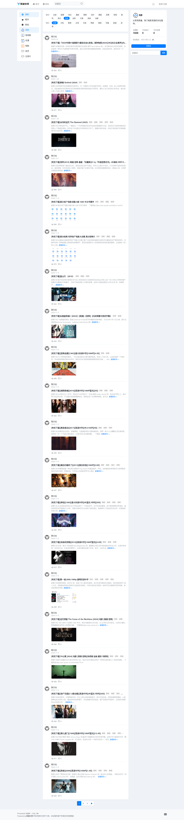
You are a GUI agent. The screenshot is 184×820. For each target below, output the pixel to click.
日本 (84, 23)
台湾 (77, 23)
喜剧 (77, 15)
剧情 (62, 15)
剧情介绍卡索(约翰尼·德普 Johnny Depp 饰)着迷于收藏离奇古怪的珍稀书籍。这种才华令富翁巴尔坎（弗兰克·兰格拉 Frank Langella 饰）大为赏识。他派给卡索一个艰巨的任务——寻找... (88, 738)
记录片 (28, 56)
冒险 (118, 693)
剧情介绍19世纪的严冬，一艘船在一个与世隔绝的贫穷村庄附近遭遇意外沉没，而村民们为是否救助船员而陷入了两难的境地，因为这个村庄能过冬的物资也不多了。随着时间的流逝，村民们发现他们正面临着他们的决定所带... (88, 128)
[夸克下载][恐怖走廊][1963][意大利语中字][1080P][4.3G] (75, 353)
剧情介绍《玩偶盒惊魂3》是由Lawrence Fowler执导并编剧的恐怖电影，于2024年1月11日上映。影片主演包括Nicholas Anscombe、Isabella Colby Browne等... (88, 320)
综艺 (27, 51)
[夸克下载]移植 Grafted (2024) (64, 82)
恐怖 (66, 18)
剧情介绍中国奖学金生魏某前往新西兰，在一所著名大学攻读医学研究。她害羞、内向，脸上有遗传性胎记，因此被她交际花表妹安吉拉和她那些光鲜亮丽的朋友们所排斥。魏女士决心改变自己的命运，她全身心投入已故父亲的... (88, 88)
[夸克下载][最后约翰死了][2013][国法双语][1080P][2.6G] (75, 465)
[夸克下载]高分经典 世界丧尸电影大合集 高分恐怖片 (73, 236)
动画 (96, 18)
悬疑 (100, 15)
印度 (107, 23)
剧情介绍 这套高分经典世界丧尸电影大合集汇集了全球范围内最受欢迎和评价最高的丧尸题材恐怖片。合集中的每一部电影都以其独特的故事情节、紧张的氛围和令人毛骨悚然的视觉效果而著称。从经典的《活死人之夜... (88, 242)
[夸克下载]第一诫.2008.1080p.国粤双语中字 (69, 579)
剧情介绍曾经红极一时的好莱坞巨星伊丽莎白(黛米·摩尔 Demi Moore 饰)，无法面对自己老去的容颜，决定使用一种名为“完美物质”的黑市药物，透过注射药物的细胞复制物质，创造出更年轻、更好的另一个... (88, 48)
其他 (89, 18)
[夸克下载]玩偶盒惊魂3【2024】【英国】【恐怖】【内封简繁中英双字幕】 (81, 316)
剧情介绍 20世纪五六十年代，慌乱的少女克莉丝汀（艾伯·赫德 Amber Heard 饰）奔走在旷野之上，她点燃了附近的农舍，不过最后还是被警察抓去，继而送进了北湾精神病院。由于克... (88, 395)
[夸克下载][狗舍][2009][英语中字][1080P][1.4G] (71, 770)
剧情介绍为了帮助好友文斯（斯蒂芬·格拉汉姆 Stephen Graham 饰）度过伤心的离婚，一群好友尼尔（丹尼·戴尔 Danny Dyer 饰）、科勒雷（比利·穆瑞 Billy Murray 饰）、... (88, 775)
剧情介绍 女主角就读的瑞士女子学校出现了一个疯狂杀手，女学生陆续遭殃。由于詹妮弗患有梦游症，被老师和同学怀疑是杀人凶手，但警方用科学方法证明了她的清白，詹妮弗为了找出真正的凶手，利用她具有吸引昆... (88, 508)
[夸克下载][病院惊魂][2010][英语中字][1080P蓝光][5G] (74, 390)
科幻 (70, 15)
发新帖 (148, 46)
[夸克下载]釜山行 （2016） (62, 276)
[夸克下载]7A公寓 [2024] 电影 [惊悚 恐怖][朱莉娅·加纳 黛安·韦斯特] (80, 656)
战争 (74, 18)
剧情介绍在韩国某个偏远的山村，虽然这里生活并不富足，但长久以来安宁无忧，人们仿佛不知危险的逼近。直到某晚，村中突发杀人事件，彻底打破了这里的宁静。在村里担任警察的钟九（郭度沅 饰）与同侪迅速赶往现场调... (88, 168)
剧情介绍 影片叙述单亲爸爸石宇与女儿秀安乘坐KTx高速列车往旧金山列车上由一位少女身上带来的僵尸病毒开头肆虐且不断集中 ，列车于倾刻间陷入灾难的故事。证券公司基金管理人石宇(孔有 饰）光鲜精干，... (88, 282)
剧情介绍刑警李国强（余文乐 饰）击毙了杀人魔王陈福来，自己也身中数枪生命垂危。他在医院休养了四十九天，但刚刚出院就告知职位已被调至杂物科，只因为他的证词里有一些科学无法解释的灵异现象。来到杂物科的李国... (88, 585)
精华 (27, 19)
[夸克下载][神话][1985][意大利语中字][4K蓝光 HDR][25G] (76, 502)
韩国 (92, 23)
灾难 (81, 18)
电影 (27, 29)
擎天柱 (54, 36)
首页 (37, 4)
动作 (92, 15)
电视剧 (28, 35)
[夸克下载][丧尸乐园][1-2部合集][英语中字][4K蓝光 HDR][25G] (78, 693)
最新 (27, 14)
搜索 (163, 53)
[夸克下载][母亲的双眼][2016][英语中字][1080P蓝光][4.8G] (76, 542)
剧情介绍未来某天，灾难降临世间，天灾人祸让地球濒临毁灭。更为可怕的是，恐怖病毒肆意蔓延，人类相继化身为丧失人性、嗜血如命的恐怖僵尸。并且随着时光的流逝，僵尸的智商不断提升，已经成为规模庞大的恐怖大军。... (88, 699)
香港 (69, 23)
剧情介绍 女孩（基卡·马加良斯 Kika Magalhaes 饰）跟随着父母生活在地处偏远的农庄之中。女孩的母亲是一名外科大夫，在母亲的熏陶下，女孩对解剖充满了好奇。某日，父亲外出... (88, 546)
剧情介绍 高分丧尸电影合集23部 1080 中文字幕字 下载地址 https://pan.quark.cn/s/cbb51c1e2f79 (86, 205)
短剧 (27, 45)
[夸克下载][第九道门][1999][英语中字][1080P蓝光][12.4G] (76, 733)
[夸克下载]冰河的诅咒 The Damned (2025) (69, 122)
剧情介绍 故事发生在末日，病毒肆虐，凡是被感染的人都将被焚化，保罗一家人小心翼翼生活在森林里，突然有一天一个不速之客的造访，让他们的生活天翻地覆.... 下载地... (88, 432)
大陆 (62, 23)
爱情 (85, 15)
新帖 (27, 24)
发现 (47, 4)
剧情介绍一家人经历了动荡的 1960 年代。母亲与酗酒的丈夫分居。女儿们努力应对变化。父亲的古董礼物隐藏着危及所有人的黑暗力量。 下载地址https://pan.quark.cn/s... (88, 623)
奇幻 (59, 18)
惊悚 (115, 15)
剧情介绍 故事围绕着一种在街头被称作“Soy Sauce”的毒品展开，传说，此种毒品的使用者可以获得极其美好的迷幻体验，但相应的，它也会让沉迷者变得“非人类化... (88, 469)
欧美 (115, 23)
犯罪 (107, 15)
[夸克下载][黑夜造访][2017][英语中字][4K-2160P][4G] (74, 427)
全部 (54, 15)
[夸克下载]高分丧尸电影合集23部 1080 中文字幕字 (72, 201)
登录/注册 (163, 4)
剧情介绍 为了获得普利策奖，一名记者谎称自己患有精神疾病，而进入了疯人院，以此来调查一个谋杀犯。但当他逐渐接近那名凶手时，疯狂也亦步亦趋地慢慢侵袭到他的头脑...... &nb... (87, 358)
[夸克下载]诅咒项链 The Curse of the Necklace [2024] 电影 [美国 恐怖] (82, 619)
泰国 (99, 23)
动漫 (27, 40)
